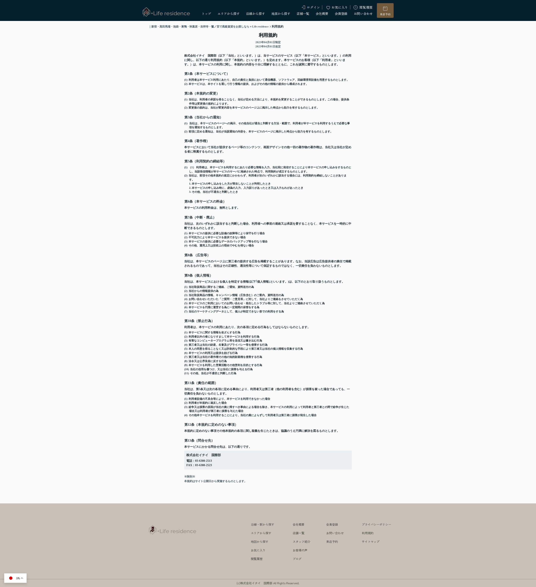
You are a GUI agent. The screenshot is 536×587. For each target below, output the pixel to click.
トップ (206, 13)
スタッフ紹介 (301, 541)
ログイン (313, 7)
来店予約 (385, 14)
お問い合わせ (363, 13)
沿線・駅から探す (262, 524)
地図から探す (280, 13)
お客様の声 (300, 550)
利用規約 (368, 533)
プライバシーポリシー (376, 524)
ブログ (297, 559)
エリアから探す (229, 13)
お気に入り (339, 7)
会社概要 (322, 13)
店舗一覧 (303, 13)
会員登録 (341, 13)
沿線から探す (255, 13)
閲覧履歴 (366, 7)
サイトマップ (370, 541)
